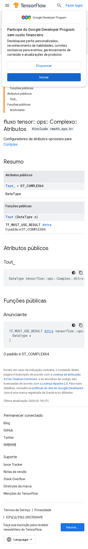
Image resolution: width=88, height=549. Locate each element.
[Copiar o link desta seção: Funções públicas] (52, 301)
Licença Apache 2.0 (55, 383)
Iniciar (44, 77)
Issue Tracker (13, 464)
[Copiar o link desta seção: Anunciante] (32, 315)
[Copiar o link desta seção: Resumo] (29, 162)
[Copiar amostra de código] (80, 272)
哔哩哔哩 (10, 445)
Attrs (46, 225)
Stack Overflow (14, 479)
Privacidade (43, 510)
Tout (9, 217)
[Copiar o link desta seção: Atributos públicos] (54, 248)
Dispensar (44, 66)
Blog (7, 423)
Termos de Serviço (17, 510)
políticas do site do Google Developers (57, 388)
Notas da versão (15, 472)
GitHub (8, 430)
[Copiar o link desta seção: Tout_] (20, 262)
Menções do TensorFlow (21, 493)
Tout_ (10, 186)
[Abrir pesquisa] (59, 5)
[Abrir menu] (7, 5)
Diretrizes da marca (18, 486)
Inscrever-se (75, 527)
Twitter (9, 437)
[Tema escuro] (73, 272)
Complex (11, 144)
